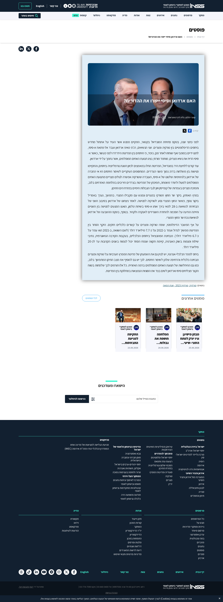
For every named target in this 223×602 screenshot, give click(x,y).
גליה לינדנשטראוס (176, 117)
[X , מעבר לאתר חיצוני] (29, 49)
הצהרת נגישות (111, 592)
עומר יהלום (190, 117)
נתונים (174, 15)
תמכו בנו (25, 6)
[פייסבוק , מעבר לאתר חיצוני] (36, 49)
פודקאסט (111, 15)
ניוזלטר (96, 15)
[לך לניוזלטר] (93, 399)
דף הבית (201, 36)
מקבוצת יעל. (24, 586)
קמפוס (83, 15)
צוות (148, 15)
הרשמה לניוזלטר (77, 399)
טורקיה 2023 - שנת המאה (175, 285)
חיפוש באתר (27, 15)
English (40, 6)
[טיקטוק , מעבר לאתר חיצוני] (29, 572)
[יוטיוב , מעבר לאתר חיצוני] (44, 572)
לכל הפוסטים (91, 298)
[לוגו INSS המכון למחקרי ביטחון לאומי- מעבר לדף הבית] (182, 586)
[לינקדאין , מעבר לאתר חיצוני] (21, 49)
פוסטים (190, 36)
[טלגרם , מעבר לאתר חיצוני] (51, 572)
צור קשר (54, 6)
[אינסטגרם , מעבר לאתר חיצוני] (59, 572)
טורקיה (192, 285)
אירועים (160, 15)
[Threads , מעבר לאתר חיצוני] (21, 572)
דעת (31, 586)
